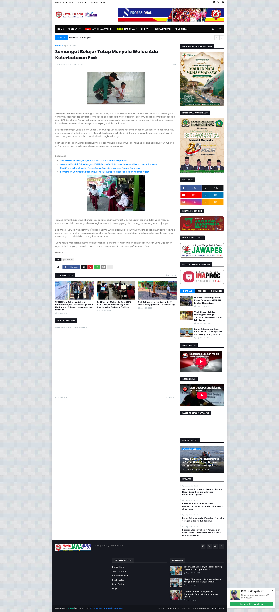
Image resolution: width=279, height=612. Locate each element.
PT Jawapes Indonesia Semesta (106, 608)
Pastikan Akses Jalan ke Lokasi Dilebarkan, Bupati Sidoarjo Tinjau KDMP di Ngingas (202, 506)
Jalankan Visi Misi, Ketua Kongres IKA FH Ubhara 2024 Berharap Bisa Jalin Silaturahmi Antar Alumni (109, 164)
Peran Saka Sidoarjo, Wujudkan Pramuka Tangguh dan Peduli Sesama (203, 519)
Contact (186, 608)
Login (114, 588)
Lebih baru (62, 397)
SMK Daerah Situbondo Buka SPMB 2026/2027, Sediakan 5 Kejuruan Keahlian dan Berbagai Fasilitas (114, 305)
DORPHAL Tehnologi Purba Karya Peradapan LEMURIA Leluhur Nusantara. (207, 300)
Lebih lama (170, 397)
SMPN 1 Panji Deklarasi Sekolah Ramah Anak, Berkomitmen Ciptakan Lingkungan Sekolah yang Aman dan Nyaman (74, 306)
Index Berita (68, 2)
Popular (187, 291)
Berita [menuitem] (144, 28)
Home (58, 2)
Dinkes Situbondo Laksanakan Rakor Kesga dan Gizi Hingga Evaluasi (202, 580)
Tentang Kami (119, 571)
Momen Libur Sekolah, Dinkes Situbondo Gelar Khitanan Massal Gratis (201, 594)
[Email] (103, 267)
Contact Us (82, 2)
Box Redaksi (118, 580)
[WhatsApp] (97, 267)
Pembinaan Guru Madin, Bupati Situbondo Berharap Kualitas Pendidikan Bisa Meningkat (104, 171)
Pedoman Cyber (97, 2)
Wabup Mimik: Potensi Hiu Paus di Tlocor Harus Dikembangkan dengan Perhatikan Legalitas (200, 462)
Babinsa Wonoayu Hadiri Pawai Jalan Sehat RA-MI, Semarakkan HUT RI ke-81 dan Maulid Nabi (201, 533)
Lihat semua (171, 275)
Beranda (59, 45)
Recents (202, 291)
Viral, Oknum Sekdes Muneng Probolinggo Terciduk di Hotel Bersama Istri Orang (208, 316)
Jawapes (69, 608)
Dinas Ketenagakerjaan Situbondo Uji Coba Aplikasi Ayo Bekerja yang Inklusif (208, 332)
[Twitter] (84, 267)
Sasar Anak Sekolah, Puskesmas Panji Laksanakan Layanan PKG (203, 568)
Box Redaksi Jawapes (80, 37)
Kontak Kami (118, 567)
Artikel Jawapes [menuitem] (101, 28)
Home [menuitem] (60, 28)
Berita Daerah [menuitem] (163, 28)
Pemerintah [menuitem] (181, 28)
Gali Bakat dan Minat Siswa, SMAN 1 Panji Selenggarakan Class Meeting (156, 303)
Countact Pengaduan (251, 604)
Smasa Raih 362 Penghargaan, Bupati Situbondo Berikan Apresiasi (93, 160)
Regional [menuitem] (73, 28)
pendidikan (70, 45)
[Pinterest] (90, 267)
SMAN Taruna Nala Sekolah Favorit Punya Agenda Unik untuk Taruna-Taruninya (100, 168)
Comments (216, 291)
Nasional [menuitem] (129, 28)
